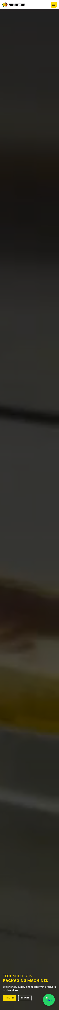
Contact (25, 998)
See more (10, 998)
